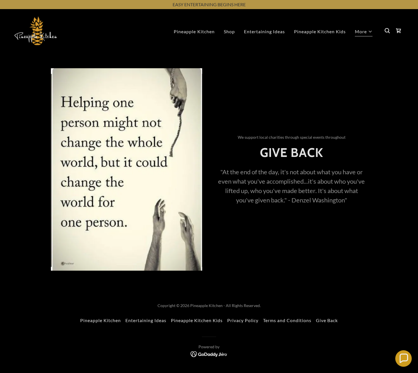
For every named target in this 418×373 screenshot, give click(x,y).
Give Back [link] (327, 320)
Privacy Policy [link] (242, 320)
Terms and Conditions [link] (287, 320)
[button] (364, 32)
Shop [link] (229, 31)
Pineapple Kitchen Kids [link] (320, 31)
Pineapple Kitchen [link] (194, 31)
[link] (36, 30)
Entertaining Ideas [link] (264, 31)
